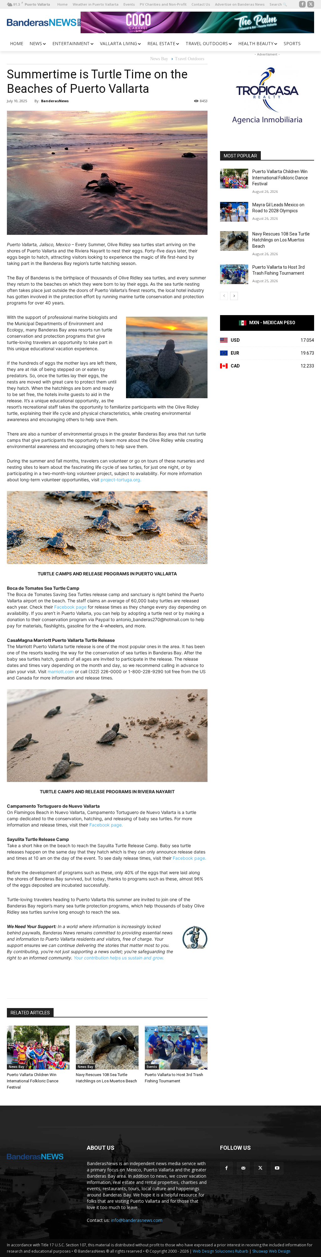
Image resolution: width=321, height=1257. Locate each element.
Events (152, 1066)
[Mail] (243, 1168)
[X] (310, 4)
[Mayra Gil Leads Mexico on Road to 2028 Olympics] (234, 212)
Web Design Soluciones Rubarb (220, 1251)
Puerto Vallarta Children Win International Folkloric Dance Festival (32, 1081)
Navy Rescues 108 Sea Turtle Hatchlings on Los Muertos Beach (281, 240)
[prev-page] (224, 296)
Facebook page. (106, 824)
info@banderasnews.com (136, 1220)
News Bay (159, 58)
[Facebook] (302, 4)
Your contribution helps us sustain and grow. (119, 957)
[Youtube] (277, 1168)
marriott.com (61, 671)
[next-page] (234, 296)
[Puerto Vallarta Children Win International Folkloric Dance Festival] (38, 1048)
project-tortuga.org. (121, 479)
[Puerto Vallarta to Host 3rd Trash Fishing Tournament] (176, 1048)
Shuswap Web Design (271, 1251)
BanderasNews (55, 100)
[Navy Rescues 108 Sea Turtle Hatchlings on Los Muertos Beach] (107, 1048)
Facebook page (70, 607)
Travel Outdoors (189, 58)
